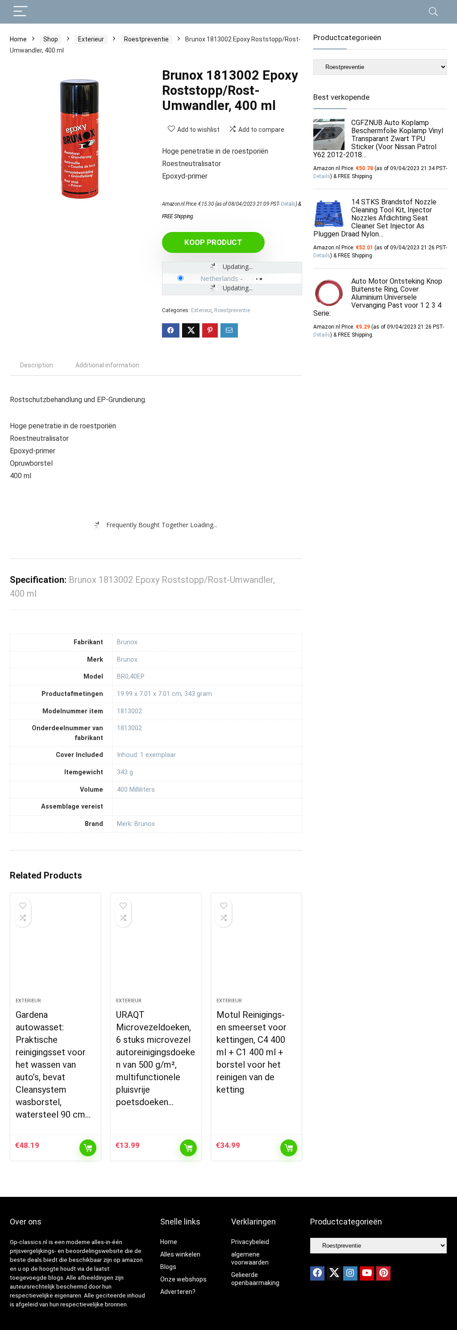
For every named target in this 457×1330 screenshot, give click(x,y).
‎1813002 (129, 711)
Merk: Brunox (136, 824)
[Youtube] (367, 1273)
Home (18, 39)
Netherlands (219, 278)
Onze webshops (183, 1279)
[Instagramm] (350, 1273)
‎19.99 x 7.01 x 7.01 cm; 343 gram (164, 694)
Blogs (168, 1266)
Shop (50, 39)
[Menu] (20, 12)
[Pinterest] (383, 1273)
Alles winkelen (180, 1254)
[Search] (433, 12)
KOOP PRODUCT (213, 242)
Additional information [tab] (107, 365)
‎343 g (125, 772)
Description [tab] (36, 365)
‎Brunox (127, 642)
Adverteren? (177, 1291)
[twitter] (334, 1273)
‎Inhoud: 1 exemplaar (146, 755)
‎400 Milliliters (136, 789)
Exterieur (91, 39)
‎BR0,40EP (131, 676)
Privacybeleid (250, 1241)
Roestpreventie (146, 39)
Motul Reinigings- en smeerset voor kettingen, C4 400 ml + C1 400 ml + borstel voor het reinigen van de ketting (251, 1052)
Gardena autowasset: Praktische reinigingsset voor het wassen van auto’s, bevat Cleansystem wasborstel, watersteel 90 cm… (53, 1064)
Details (288, 204)
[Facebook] (317, 1273)
